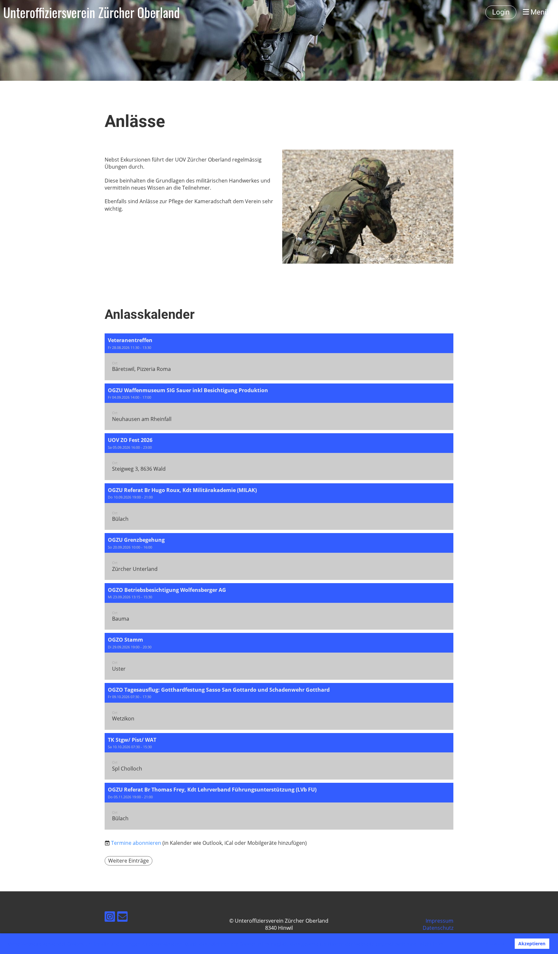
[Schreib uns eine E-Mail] (122, 918)
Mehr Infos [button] (432, 944)
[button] (279, 356)
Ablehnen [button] (496, 943)
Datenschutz (438, 927)
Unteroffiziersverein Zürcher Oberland (91, 12)
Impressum (439, 920)
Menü (538, 12)
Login (501, 12)
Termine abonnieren (136, 842)
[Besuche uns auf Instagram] (110, 918)
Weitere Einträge (128, 860)
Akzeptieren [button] (531, 943)
